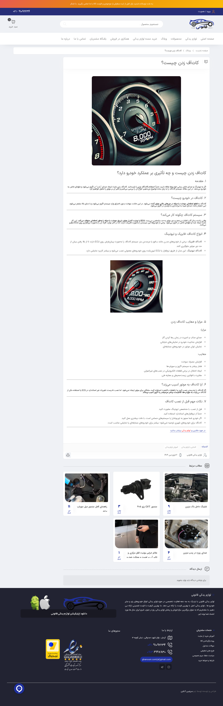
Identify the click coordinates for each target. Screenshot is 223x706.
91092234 (157, 645)
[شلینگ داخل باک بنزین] (186, 487)
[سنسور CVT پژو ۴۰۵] (136, 487)
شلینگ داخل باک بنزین (196, 507)
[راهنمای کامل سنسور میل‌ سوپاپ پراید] (86, 487)
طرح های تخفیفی (207, 650)
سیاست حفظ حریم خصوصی (203, 655)
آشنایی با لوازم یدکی (188, 447)
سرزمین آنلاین (187, 691)
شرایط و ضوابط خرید (206, 660)
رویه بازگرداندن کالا (207, 641)
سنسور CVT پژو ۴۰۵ (147, 507)
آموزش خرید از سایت (206, 636)
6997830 (156, 652)
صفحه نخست (202, 50)
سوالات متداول (208, 646)
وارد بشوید (181, 580)
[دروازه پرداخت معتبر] (53, 658)
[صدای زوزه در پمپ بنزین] (186, 534)
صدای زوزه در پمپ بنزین (195, 553)
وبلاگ (188, 50)
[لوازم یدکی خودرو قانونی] (201, 24)
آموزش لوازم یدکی (171, 447)
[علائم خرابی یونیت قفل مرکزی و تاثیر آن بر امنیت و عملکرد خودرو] (136, 534)
